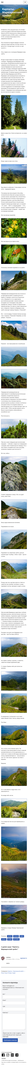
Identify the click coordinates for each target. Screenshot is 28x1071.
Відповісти (23, 958)
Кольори (16, 936)
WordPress (19, 1069)
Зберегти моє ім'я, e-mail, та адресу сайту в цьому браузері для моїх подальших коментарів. (14, 1034)
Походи (10, 939)
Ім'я (4, 994)
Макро (21, 936)
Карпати (10, 936)
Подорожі (14, 20)
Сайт (4, 1006)
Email (4, 1000)
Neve (7, 1069)
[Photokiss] (2, 2)
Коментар (5, 1012)
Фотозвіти (16, 939)
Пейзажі (4, 939)
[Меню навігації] (25, 2)
